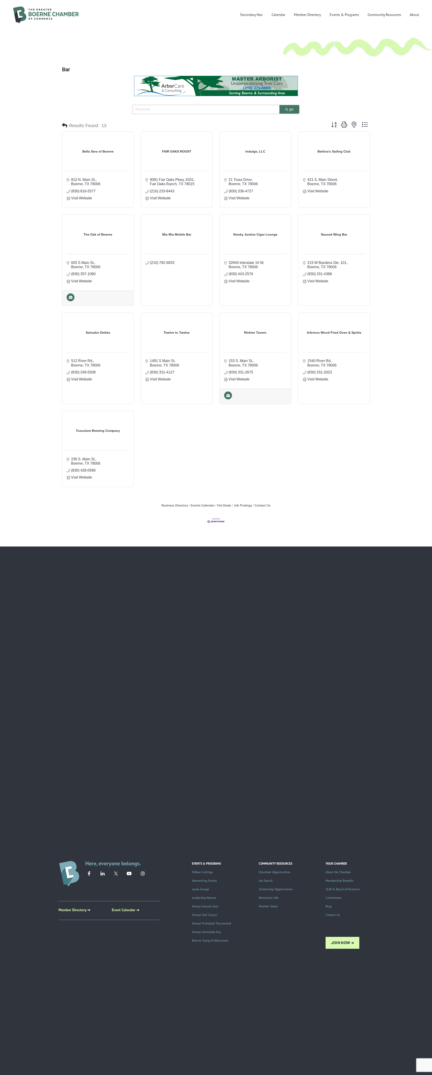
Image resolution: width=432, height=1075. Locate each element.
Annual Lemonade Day (206, 932)
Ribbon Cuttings (202, 872)
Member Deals (268, 906)
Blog (328, 906)
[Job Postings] (70, 300)
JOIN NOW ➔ (342, 942)
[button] (64, 125)
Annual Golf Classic (204, 915)
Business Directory (175, 505)
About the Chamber (338, 872)
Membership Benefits (339, 880)
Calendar (278, 14)
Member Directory (307, 14)
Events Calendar (202, 505)
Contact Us (262, 505)
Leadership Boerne (204, 898)
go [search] (291, 109)
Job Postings (243, 505)
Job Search (265, 880)
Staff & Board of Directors (343, 889)
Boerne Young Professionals (210, 940)
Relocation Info (268, 898)
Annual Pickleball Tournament (211, 923)
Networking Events (204, 880)
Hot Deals (224, 505)
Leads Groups (200, 889)
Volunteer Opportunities (274, 872)
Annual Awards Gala (205, 906)
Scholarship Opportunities (276, 889)
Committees (334, 898)
